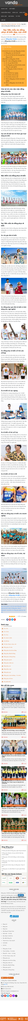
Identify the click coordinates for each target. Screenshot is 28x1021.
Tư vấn (18, 16)
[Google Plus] (5, 995)
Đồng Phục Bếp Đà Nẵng (9, 653)
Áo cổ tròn (6, 631)
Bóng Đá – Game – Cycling (9, 953)
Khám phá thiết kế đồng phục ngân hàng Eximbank (13, 703)
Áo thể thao (6, 641)
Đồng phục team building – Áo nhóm (12, 675)
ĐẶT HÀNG (11, 16)
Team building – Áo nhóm (9, 951)
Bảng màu (5, 926)
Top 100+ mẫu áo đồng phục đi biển (12, 61)
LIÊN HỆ (3, 20)
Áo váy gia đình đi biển (12, 63)
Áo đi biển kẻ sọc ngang (12, 73)
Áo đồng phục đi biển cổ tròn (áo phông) (14, 70)
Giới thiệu (5, 943)
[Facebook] (2, 995)
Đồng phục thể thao (8, 678)
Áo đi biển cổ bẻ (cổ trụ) (12, 75)
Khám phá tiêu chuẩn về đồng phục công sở (11, 608)
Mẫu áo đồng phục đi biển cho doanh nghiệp (15, 80)
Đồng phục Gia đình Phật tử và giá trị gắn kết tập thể (13, 808)
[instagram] (13, 995)
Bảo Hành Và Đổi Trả (8, 935)
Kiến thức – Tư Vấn (7, 933)
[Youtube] (10, 995)
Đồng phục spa (7, 672)
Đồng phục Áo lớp (8, 647)
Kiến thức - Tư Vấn (16, 24)
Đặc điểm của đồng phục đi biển (11, 59)
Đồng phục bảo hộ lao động (10, 650)
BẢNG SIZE (4, 16)
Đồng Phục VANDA (5, 24)
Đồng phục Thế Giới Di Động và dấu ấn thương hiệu (13, 730)
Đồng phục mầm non (8, 662)
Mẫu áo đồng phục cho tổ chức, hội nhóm (15, 84)
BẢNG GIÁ (15, 12)
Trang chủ (4, 8)
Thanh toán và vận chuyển (9, 940)
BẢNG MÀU (22, 12)
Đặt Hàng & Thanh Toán (8, 931)
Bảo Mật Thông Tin (7, 938)
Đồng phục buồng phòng (9, 656)
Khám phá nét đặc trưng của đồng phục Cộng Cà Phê (13, 833)
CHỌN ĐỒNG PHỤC (6, 12)
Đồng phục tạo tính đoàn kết (13, 53)
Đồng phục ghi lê (8, 659)
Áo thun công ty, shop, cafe (10, 644)
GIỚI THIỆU (12, 8)
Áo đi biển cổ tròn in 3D (12, 77)
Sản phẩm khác (7, 681)
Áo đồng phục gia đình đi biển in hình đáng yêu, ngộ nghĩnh (15, 66)
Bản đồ (5, 984)
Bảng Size (5, 928)
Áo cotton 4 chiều (8, 637)
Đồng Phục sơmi (7, 669)
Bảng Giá (5, 924)
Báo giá (4, 977)
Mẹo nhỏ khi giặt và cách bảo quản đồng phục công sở (13, 606)
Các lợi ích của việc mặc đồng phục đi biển (14, 51)
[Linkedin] (8, 995)
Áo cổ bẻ (6, 628)
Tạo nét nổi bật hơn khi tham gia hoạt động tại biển (15, 56)
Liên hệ (4, 945)
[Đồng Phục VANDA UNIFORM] (14, 3)
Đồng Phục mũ (7, 666)
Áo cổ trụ (6, 634)
